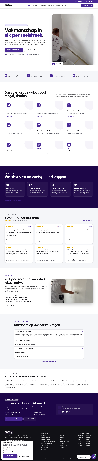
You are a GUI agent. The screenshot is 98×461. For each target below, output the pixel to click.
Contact (64, 5)
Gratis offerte (86, 5)
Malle (87, 439)
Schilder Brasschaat (12, 380)
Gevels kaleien (44, 445)
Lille (79, 439)
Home (28, 5)
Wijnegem (88, 443)
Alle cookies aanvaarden (9, 456)
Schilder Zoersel (11, 387)
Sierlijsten (43, 449)
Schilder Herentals (53, 380)
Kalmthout (80, 437)
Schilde (88, 441)
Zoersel (88, 445)
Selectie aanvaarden (24, 456)
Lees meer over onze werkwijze (13, 200)
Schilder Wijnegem (70, 384)
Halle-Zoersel (81, 435)
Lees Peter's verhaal (11, 305)
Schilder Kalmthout (67, 380)
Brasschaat (81, 433)
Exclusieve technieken (46, 443)
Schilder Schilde (44, 384)
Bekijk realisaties (87, 220)
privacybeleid (25, 445)
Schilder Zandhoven (84, 384)
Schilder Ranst (32, 384)
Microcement (44, 447)
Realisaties (43, 5)
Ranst (79, 441)
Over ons (58, 5)
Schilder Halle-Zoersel (39, 380)
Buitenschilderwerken (46, 439)
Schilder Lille (10, 384)
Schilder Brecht (25, 380)
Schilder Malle (21, 384)
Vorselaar (80, 443)
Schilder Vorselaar (57, 384)
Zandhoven (80, 445)
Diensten (34, 5)
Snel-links (62, 447)
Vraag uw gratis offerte (13, 49)
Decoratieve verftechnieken (48, 441)
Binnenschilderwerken (46, 437)
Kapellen (88, 437)
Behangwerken (44, 433)
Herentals (88, 435)
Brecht (87, 433)
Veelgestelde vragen (78, 1)
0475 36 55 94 (90, 1)
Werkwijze (51, 5)
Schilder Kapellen (80, 380)
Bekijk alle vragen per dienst (48, 361)
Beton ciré (43, 435)
